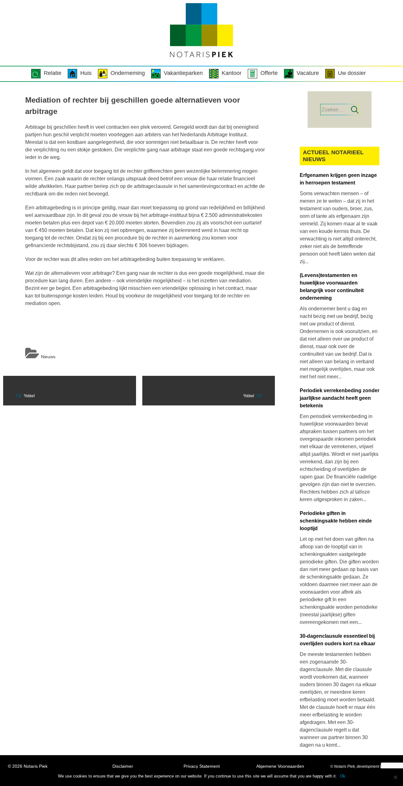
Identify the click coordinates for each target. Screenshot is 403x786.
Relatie (52, 73)
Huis (86, 73)
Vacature (308, 73)
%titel (29, 395)
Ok (342, 776)
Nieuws (48, 356)
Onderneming (128, 73)
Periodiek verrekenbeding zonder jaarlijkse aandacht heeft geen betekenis (339, 398)
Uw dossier (352, 73)
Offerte (269, 73)
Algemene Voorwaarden (280, 766)
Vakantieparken (183, 73)
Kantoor (231, 73)
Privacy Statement (202, 766)
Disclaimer (122, 766)
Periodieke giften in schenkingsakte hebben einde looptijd (336, 521)
